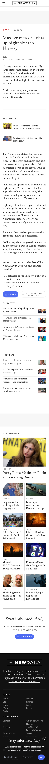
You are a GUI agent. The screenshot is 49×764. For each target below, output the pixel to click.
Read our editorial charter (24, 681)
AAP (5, 56)
